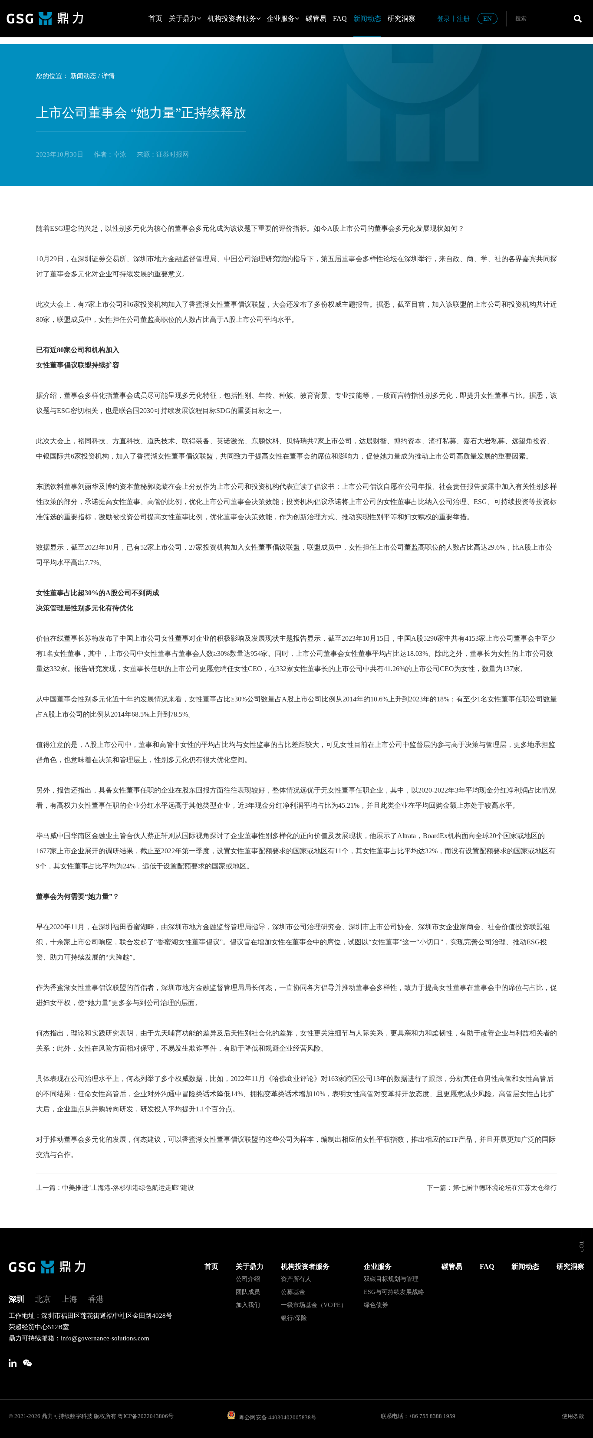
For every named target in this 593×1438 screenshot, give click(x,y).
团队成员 (248, 1292)
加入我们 (248, 1305)
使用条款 (573, 1416)
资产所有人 (296, 1279)
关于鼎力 (183, 18)
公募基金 (293, 1292)
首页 (155, 18)
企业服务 (281, 18)
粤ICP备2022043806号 (146, 1416)
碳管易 (316, 18)
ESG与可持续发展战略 (394, 1292)
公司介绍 (248, 1279)
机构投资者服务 (232, 18)
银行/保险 (294, 1318)
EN (487, 18)
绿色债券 (376, 1305)
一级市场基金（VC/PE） (314, 1305)
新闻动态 (367, 18)
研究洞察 (401, 18)
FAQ (340, 18)
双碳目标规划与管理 (391, 1279)
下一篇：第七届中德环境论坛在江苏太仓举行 (492, 1187)
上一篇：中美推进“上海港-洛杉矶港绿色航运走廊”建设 (115, 1187)
